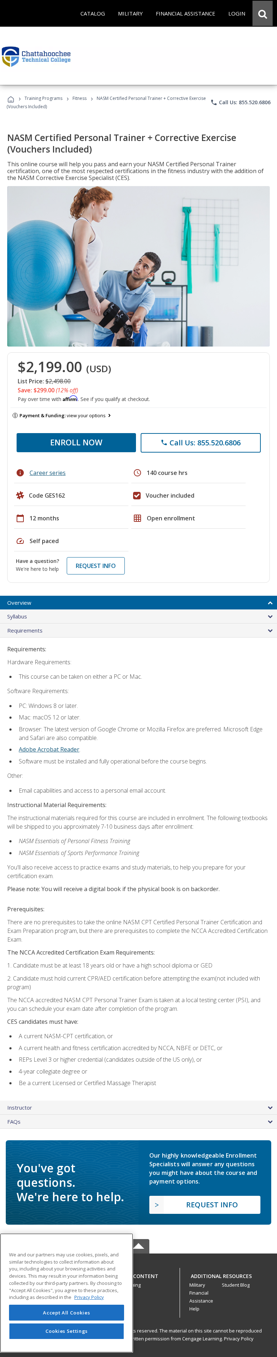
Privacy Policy (239, 1338)
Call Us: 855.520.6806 (240, 102)
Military (197, 1285)
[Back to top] (138, 1274)
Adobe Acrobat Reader (49, 749)
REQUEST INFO (96, 566)
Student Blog (236, 1285)
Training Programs (43, 98)
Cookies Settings (66, 1331)
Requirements (25, 630)
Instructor (19, 1107)
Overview (19, 602)
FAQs (14, 1121)
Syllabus (17, 616)
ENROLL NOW (76, 442)
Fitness (79, 98)
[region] (66, 1293)
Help (194, 1308)
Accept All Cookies (66, 1312)
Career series (48, 473)
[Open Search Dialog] (262, 13)
